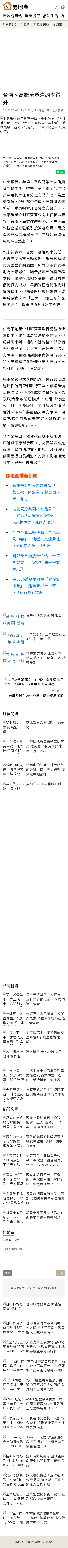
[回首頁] (15, 5)
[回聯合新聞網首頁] (7, 5)
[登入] (57, 7)
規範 (7, 1273)
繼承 (26, 24)
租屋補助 (43, 24)
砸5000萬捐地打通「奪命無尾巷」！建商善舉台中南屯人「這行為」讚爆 (36, 585)
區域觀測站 (12, 15)
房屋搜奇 (32, 15)
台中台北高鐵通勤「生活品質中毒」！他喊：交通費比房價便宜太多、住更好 (36, 539)
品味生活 (50, 15)
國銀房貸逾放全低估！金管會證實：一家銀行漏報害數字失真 (36, 562)
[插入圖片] (51, 1273)
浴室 (59, 24)
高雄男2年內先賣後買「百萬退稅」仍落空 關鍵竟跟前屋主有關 (36, 492)
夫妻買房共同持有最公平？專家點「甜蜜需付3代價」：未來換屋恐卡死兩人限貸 (36, 515)
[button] (63, 7)
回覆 (60, 1273)
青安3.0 (11, 24)
